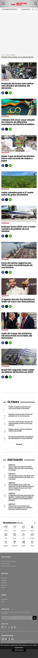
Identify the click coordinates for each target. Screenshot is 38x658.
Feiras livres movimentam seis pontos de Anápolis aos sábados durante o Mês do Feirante (20, 507)
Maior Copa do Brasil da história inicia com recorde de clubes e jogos (17, 158)
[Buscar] (36, 4)
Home (3, 55)
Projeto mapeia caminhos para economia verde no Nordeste (19, 408)
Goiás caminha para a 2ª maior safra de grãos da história (17, 193)
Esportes (4, 585)
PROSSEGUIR (19, 650)
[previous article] (36, 9)
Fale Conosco (5, 564)
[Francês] (9, 639)
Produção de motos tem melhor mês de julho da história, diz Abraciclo (17, 85)
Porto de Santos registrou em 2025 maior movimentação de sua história (17, 265)
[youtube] (12, 627)
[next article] (33, 9)
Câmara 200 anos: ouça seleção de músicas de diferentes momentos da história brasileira (18, 122)
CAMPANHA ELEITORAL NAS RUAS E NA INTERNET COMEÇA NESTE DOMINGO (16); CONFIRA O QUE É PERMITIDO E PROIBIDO (21, 497)
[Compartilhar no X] (6, 92)
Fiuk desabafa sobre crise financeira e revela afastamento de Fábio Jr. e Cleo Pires (21, 477)
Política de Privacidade (8, 566)
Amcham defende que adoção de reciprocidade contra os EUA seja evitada (20, 423)
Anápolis (4, 583)
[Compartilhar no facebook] (2, 92)
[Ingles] (12, 639)
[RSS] (15, 627)
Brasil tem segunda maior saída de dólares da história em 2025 (17, 371)
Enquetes (4, 599)
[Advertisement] (19, 34)
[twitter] (9, 627)
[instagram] (2, 627)
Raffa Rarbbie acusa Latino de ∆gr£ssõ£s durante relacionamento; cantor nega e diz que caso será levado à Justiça (21, 487)
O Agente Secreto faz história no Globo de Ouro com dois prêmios (18, 300)
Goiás (3, 587)
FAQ (2, 602)
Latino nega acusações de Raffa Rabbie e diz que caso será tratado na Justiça (20, 468)
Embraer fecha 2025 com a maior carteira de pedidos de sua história (18, 229)
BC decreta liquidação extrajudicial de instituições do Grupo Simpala (20, 437)
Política (3, 580)
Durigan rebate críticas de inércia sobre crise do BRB (20, 430)
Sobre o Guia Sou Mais (8, 561)
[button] (3, 3)
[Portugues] (2, 639)
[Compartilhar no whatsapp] (10, 92)
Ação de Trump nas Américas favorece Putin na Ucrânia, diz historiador (16, 335)
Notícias (4, 578)
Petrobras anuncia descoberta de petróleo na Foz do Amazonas (20, 415)
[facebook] (6, 627)
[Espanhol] (6, 639)
